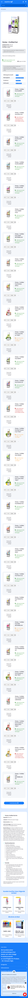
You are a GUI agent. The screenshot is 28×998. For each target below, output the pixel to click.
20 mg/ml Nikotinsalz (19, 77)
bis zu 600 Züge (18, 83)
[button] (23, 2)
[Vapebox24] (8, 1)
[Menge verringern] (5, 101)
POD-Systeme (10, 46)
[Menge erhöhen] (15, 101)
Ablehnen (14, 993)
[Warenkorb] (25, 2)
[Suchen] (25, 5)
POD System (18, 80)
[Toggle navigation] (1, 1)
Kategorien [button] (4, 964)
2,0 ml (17, 75)
